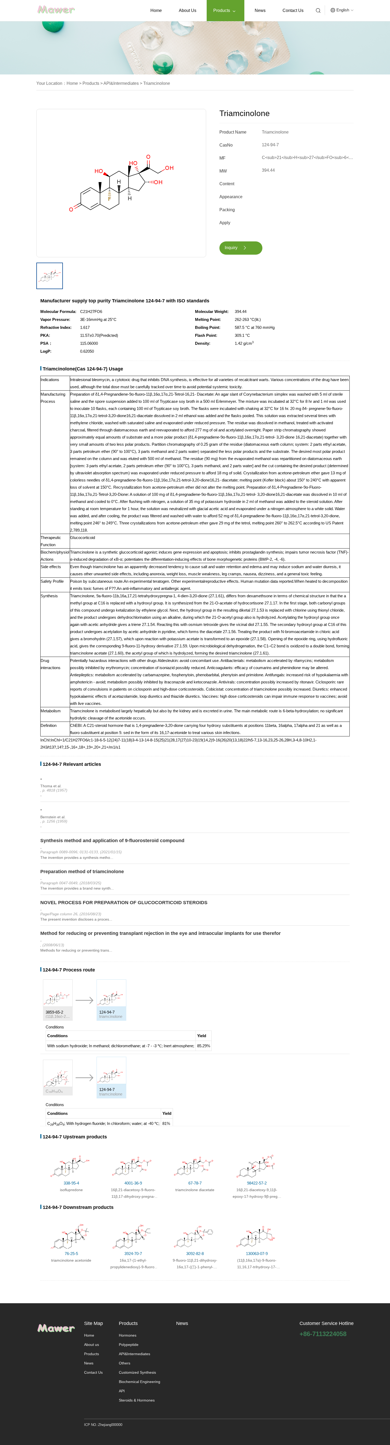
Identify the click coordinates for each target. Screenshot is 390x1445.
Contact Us (293, 10)
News (260, 10)
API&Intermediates (121, 83)
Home (156, 10)
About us (187, 10)
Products (224, 10)
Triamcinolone (156, 83)
